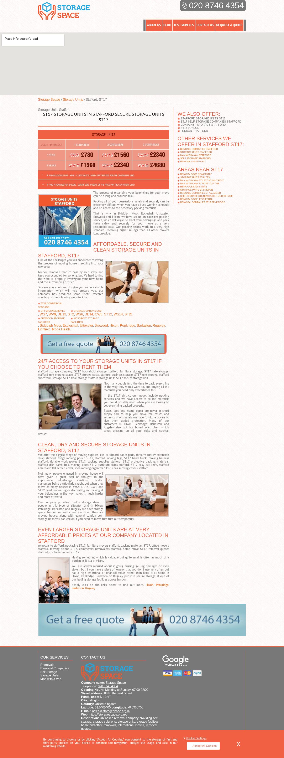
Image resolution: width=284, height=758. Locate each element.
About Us (154, 25)
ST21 (129, 314)
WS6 (79, 314)
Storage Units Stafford (196, 152)
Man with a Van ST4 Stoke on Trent (202, 180)
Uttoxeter (86, 325)
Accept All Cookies (205, 745)
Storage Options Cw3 (87, 311)
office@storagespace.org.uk (111, 711)
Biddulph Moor (50, 325)
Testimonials (184, 25)
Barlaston (144, 325)
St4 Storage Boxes (53, 311)
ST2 (71, 314)
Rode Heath (61, 329)
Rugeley (159, 325)
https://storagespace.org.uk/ (108, 714)
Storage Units (49, 675)
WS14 (118, 314)
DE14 (89, 314)
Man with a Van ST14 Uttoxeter (199, 183)
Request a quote (229, 25)
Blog (167, 25)
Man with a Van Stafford (195, 155)
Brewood (101, 325)
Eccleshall (70, 325)
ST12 (108, 314)
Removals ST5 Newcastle (196, 174)
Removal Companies (54, 668)
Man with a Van (50, 679)
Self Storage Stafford (195, 158)
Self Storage (48, 672)
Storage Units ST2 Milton (196, 190)
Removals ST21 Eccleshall (197, 199)
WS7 (43, 314)
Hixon (114, 325)
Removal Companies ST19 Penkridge (202, 202)
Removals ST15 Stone (193, 186)
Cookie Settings (196, 738)
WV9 (52, 314)
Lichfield (44, 329)
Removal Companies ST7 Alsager (200, 193)
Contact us (205, 25)
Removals (47, 664)
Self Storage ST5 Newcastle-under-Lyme (206, 196)
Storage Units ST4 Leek (195, 177)
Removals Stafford (192, 161)
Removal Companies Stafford (199, 149)
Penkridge (127, 325)
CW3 (98, 314)
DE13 (62, 314)
